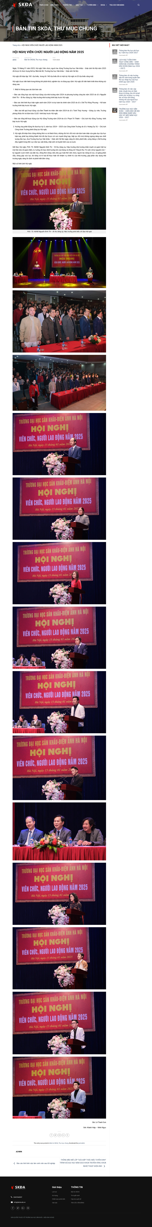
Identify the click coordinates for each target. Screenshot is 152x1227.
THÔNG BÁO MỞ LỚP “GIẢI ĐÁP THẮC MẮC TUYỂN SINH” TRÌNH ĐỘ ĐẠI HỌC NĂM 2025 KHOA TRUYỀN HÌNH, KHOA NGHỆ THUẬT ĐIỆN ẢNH (83, 1163)
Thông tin (67, 5)
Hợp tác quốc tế (76, 1199)
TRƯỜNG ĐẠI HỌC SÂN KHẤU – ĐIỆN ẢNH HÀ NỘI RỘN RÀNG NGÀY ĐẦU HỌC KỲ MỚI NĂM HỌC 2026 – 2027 (129, 113)
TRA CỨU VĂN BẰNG (116, 5)
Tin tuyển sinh (75, 1195)
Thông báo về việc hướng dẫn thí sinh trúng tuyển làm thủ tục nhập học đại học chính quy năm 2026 (129, 78)
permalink (81, 1143)
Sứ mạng (55, 1195)
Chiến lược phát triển (58, 1199)
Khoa (103, 5)
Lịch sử (54, 1192)
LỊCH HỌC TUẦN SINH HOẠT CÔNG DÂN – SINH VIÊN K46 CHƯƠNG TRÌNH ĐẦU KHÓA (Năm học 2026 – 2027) (129, 64)
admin (14, 60)
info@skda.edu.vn (19, 1202)
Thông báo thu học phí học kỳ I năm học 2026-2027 (129, 51)
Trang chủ (43, 5)
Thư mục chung (75, 28)
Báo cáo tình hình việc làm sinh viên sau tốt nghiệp (35, 1163)
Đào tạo (79, 5)
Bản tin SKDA (33, 28)
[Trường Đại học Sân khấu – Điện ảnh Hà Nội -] (24, 5)
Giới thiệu (54, 5)
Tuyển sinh (91, 5)
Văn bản (54, 1203)
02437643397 (17, 1197)
